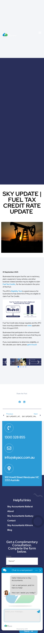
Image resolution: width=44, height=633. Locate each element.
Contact (11, 520)
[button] (40, 32)
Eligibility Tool (16, 291)
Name (8, 557)
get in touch (32, 344)
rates (30, 325)
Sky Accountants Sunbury (20, 515)
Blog (9, 529)
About (10, 511)
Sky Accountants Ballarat (20, 506)
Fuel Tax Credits (9, 284)
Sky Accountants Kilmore (20, 525)
